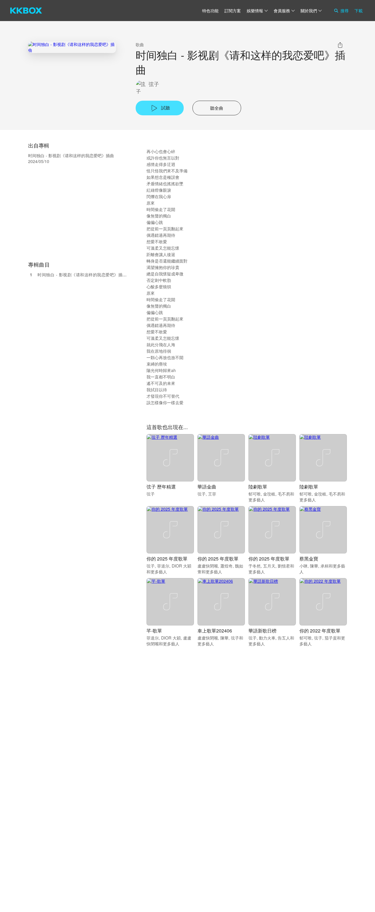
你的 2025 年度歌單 (167, 558)
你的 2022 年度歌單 (319, 630)
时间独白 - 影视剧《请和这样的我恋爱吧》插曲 (82, 274)
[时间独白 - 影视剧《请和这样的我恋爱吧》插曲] (72, 47)
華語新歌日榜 (262, 630)
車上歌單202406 (214, 630)
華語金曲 (206, 486)
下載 (358, 10)
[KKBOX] (26, 10)
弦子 (154, 84)
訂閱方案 (232, 10)
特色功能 (210, 10)
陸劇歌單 (257, 486)
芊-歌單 (154, 630)
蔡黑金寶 (308, 558)
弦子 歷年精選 (161, 486)
